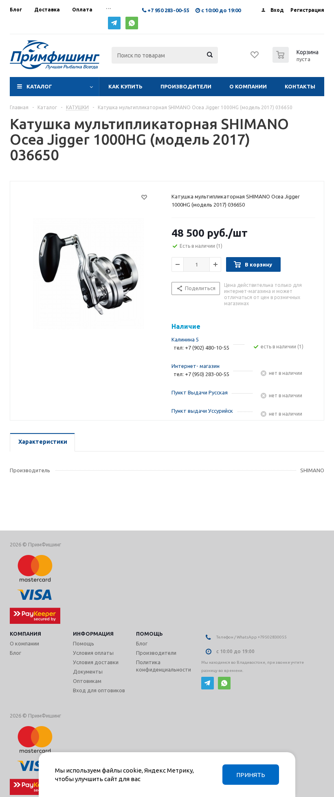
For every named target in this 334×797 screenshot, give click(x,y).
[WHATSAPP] (131, 23)
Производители (185, 86)
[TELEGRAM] (114, 23)
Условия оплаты (93, 653)
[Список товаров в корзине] (296, 60)
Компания (25, 633)
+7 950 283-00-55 (168, 10)
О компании (248, 86)
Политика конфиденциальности (163, 665)
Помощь (149, 633)
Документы (88, 671)
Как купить (125, 86)
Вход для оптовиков (99, 690)
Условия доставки (96, 662)
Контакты (300, 86)
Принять (250, 774)
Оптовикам (87, 681)
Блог (15, 653)
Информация (93, 633)
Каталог (39, 86)
